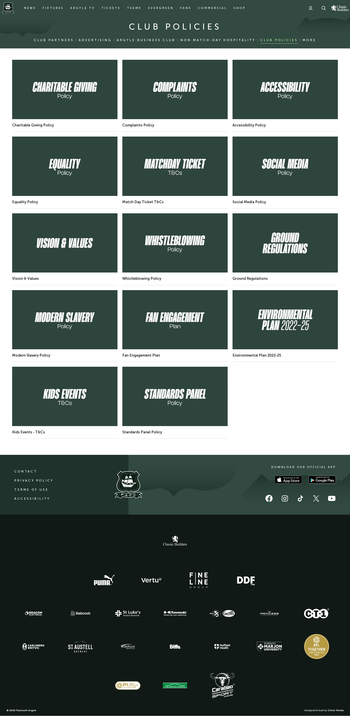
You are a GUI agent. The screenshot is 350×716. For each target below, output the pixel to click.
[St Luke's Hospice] (127, 613)
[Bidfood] (127, 646)
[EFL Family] (127, 685)
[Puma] (104, 580)
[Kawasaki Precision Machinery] (175, 613)
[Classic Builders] (175, 541)
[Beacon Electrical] (33, 613)
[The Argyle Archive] (175, 685)
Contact (25, 471)
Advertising (95, 40)
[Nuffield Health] (222, 646)
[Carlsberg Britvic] (33, 647)
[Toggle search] (324, 8)
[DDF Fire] (245, 580)
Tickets (111, 8)
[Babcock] (80, 613)
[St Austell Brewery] (80, 647)
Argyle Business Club (146, 40)
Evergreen (161, 8)
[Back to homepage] (8, 8)
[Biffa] (175, 646)
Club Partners (54, 40)
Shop (240, 8)
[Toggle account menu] (310, 8)
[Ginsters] (222, 613)
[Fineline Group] (198, 580)
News (30, 8)
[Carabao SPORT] (222, 685)
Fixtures (53, 8)
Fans (185, 8)
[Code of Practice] (316, 646)
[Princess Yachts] (269, 613)
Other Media (336, 710)
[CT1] (316, 613)
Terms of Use (31, 490)
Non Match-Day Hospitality (217, 40)
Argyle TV (82, 8)
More (309, 40)
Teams (134, 8)
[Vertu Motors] (151, 580)
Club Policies (279, 40)
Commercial (212, 8)
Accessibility (32, 498)
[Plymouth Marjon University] (269, 647)
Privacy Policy (33, 480)
